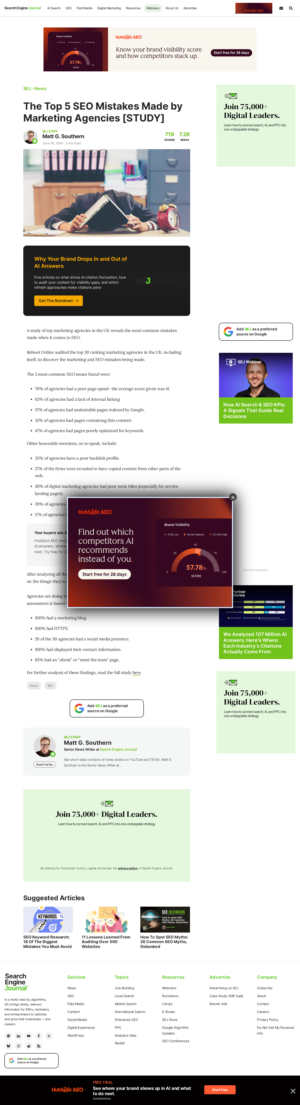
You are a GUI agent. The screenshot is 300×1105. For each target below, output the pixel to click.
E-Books (168, 1012)
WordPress (75, 1035)
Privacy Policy (267, 1020)
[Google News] (8, 1036)
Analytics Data (125, 1035)
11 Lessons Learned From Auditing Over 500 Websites (106, 942)
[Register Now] (256, 374)
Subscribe (264, 988)
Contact (263, 1004)
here (136, 672)
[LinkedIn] (18, 1036)
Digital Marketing (109, 8)
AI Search (54, 8)
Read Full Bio (44, 764)
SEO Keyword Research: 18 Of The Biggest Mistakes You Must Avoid (47, 942)
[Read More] (256, 605)
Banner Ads (218, 1004)
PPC (118, 1027)
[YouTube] (29, 1036)
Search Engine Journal (118, 749)
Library (167, 1004)
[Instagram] (18, 1046)
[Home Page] (23, 8)
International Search (130, 1012)
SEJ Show (169, 1020)
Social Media (77, 1020)
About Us (171, 8)
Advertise (190, 8)
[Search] (291, 8)
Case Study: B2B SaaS (226, 996)
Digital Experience (81, 1027)
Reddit (120, 1043)
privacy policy (128, 868)
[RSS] (39, 1046)
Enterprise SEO (126, 1020)
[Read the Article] (48, 920)
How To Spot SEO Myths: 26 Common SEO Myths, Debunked (164, 942)
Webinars (152, 8)
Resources (133, 8)
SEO (69, 8)
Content (73, 1012)
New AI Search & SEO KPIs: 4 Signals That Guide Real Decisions (254, 410)
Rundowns (170, 996)
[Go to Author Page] (30, 137)
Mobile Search (126, 1004)
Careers (263, 1012)
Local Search (124, 996)
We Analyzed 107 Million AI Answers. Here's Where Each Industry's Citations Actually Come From (255, 642)
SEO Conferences (175, 1041)
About (261, 996)
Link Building (124, 988)
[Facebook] (39, 1036)
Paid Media (84, 8)
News (34, 685)
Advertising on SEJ (224, 988)
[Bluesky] (8, 1046)
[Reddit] (29, 1046)
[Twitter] (49, 1036)
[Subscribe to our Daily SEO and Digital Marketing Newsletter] (281, 8)
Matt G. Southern (63, 136)
